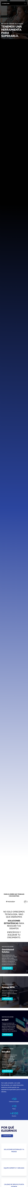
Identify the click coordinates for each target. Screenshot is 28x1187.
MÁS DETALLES (7, 968)
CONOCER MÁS (7, 1135)
